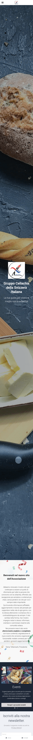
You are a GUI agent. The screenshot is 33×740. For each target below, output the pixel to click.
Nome (4, 734)
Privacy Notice (16, 728)
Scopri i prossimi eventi (16, 705)
